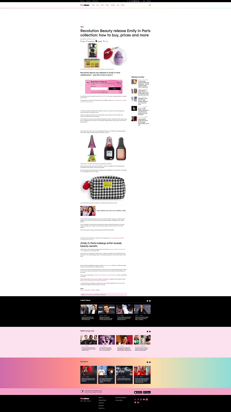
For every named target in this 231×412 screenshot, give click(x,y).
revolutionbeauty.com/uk (86, 101)
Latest (93, 5)
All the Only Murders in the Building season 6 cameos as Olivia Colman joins (88, 318)
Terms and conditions (121, 397)
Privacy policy (119, 400)
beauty (81, 289)
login (86, 294)
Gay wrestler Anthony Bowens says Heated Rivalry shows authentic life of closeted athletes (106, 380)
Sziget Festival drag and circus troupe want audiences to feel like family (88, 379)
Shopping (113, 5)
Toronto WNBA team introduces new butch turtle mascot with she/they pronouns (124, 318)
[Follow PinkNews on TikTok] (141, 399)
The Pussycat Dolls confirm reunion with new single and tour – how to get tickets (105, 349)
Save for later (91, 41)
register (91, 294)
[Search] (150, 5)
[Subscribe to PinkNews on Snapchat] (135, 402)
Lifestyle (107, 5)
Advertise (88, 1)
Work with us (95, 1)
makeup (93, 289)
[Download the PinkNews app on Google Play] (147, 392)
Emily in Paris (87, 289)
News (97, 5)
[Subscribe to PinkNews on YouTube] (144, 399)
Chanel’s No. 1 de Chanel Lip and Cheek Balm (105, 275)
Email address (95, 86)
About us (101, 397)
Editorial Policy (102, 400)
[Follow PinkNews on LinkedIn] (139, 1)
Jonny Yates (94, 39)
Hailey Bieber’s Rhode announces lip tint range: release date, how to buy (143, 122)
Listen (106, 41)
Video (118, 5)
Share (83, 41)
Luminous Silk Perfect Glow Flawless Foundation (94, 280)
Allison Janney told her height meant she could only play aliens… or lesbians (141, 318)
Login (144, 1)
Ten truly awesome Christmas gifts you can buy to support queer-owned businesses (141, 349)
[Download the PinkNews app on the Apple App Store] (138, 392)
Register (149, 1)
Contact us (101, 402)
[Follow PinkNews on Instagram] (146, 399)
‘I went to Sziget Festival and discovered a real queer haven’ (124, 379)
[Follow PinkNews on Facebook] (138, 399)
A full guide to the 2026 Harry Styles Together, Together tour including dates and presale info (124, 349)
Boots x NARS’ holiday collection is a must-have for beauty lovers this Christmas (143, 111)
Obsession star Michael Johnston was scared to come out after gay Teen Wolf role (105, 318)
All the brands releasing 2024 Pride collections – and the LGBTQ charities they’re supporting (143, 84)
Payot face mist (107, 265)
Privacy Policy (105, 92)
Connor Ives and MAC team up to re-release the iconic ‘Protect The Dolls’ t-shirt (88, 349)
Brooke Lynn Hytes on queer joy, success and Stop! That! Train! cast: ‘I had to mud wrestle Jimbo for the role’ (142, 380)
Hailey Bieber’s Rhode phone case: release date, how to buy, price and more (143, 93)
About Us (82, 1)
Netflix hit (104, 96)
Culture (102, 5)
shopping (97, 289)
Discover (123, 5)
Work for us (101, 408)
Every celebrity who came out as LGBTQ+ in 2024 (111, 210)
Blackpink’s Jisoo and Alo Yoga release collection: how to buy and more (143, 101)
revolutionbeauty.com (118, 100)
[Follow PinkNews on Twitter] (135, 399)
